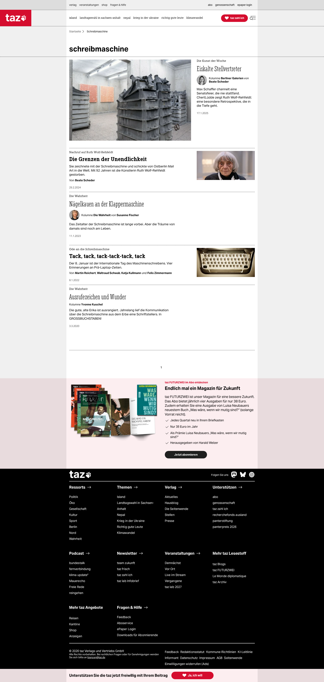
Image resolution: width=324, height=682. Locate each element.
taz (80, 475)
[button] (253, 18)
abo (215, 497)
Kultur (73, 515)
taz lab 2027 (173, 587)
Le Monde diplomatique (229, 576)
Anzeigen (75, 636)
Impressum (207, 658)
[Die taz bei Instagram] (252, 476)
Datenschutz (189, 658)
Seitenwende (233, 658)
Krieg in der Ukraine (131, 521)
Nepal (121, 515)
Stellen (170, 515)
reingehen (76, 593)
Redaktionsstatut (192, 652)
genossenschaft (224, 503)
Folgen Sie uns (219, 475)
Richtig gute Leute (130, 527)
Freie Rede (76, 587)
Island (121, 497)
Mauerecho (77, 581)
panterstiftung (223, 521)
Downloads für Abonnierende (137, 635)
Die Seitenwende (176, 509)
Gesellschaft (77, 509)
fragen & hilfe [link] (118, 5)
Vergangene (173, 581)
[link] (74, 18)
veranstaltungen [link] (89, 5)
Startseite (75, 31)
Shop (72, 630)
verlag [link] (72, 5)
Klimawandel (126, 533)
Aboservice (125, 623)
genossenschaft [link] (225, 5)
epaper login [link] (244, 5)
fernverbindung (80, 569)
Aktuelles (171, 497)
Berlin (73, 527)
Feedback (124, 617)
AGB (220, 658)
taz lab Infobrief (128, 581)
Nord (72, 533)
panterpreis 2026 (225, 527)
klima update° (78, 575)
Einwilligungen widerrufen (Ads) (187, 664)
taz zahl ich (220, 509)
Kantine (74, 624)
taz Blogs (219, 564)
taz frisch (123, 569)
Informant (172, 658)
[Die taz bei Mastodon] (234, 476)
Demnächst (173, 563)
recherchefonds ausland (230, 515)
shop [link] (104, 5)
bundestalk (77, 563)
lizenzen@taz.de (96, 657)
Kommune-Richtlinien (221, 652)
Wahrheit (75, 539)
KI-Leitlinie (245, 652)
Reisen (74, 618)
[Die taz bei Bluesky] (243, 476)
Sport (73, 521)
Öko (72, 503)
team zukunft (126, 563)
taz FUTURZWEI (223, 570)
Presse (169, 521)
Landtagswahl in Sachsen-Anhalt (135, 506)
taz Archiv (219, 582)
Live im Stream (175, 575)
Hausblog (171, 503)
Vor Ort (170, 569)
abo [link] (210, 5)
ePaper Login (126, 629)
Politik (73, 497)
